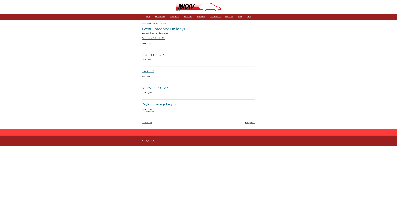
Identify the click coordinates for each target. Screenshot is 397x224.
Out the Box (151, 141)
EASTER (148, 71)
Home (148, 17)
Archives (229, 17)
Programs (174, 17)
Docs (240, 17)
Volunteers (215, 17)
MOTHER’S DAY (153, 55)
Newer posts (147, 123)
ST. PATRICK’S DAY (155, 88)
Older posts (250, 123)
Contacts (201, 17)
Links (249, 17)
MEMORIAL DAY (153, 38)
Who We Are (160, 17)
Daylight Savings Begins (159, 104)
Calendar (188, 17)
